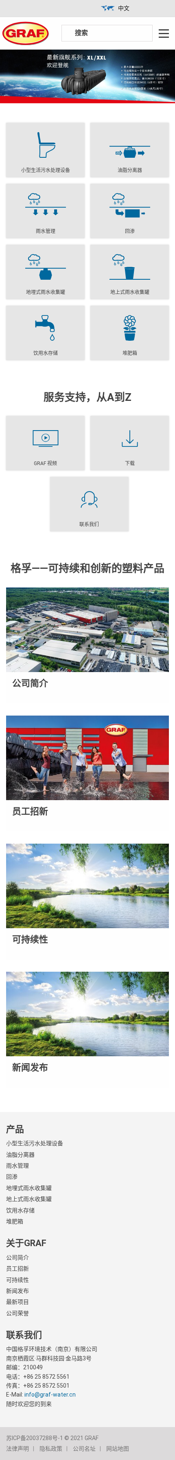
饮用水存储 (20, 1210)
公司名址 (84, 1448)
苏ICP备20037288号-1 (34, 1438)
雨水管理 (17, 1165)
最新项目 (17, 1302)
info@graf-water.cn (50, 1394)
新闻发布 (17, 1291)
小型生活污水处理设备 (34, 1143)
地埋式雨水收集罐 (29, 1188)
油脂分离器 (20, 1154)
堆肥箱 (14, 1221)
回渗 (12, 1176)
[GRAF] (25, 33)
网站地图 (117, 1448)
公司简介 (17, 1257)
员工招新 (17, 1268)
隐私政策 (50, 1448)
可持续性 (17, 1280)
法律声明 (17, 1448)
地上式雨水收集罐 (29, 1199)
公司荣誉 (17, 1313)
